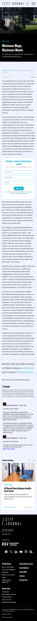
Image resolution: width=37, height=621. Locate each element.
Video (4, 577)
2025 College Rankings (6, 581)
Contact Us (23, 580)
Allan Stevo (5, 41)
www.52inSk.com (26, 368)
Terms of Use (6, 600)
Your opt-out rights (7, 617)
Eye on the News (11, 507)
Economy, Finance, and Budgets (17, 71)
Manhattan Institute (9, 594)
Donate (6, 386)
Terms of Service (20, 193)
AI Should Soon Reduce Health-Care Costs (18, 489)
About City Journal (26, 563)
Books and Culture (8, 575)
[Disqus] (18, 427)
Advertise (5, 592)
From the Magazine (8, 570)
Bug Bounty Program (9, 602)
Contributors (24, 567)
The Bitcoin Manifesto (25, 372)
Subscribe (23, 572)
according (23, 133)
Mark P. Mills (8, 484)
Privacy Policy (7, 597)
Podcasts (5, 572)
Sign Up (19, 188)
